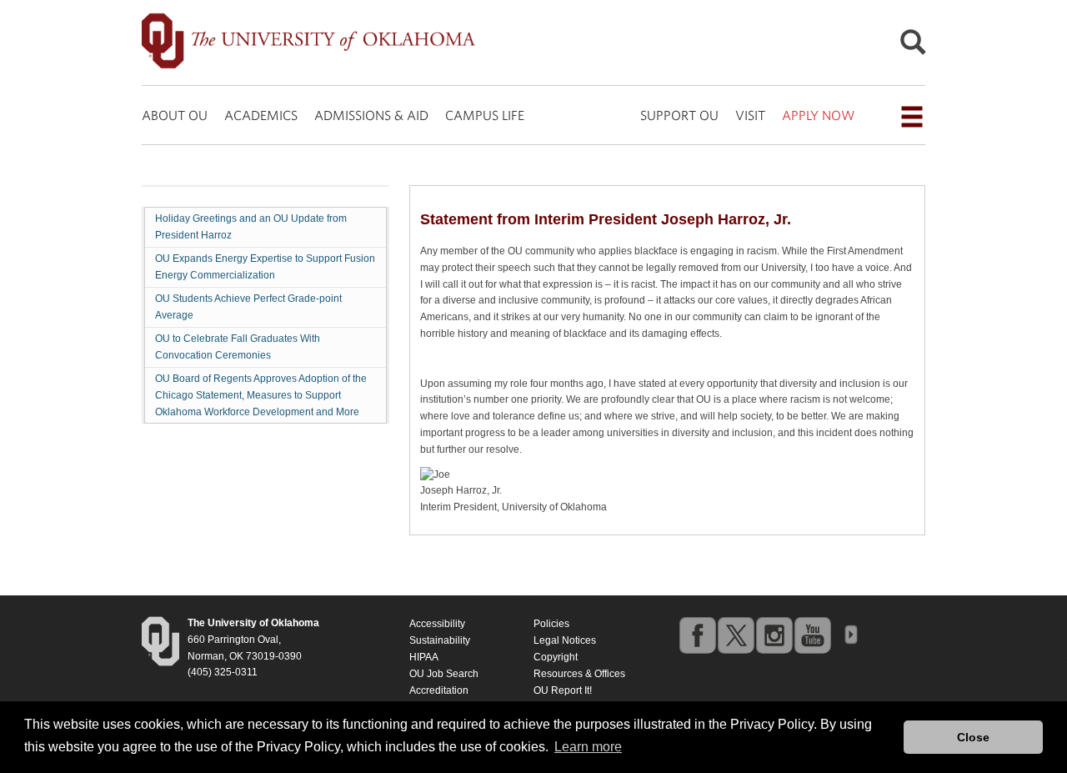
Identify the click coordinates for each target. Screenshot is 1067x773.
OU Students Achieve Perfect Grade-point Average (248, 307)
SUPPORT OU (679, 115)
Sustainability (439, 640)
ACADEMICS (261, 115)
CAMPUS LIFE (484, 115)
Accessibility (437, 624)
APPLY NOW (818, 115)
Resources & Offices (579, 674)
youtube (812, 634)
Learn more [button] (588, 747)
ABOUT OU (175, 115)
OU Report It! (563, 690)
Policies (551, 624)
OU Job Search (443, 674)
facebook (697, 634)
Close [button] (973, 737)
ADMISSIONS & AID (371, 115)
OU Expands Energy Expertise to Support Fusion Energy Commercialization (265, 267)
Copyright (556, 657)
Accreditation (438, 690)
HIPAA (423, 657)
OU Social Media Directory (850, 634)
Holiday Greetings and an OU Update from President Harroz (251, 227)
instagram (773, 634)
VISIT (750, 115)
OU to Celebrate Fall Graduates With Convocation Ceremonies (237, 347)
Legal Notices (565, 640)
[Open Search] (912, 46)
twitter (735, 634)
